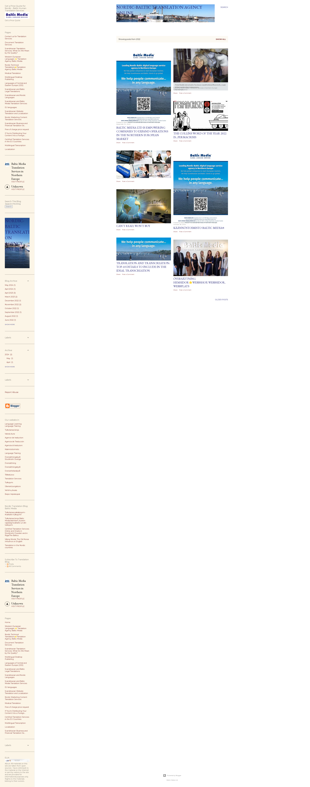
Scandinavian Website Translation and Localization (16, 112)
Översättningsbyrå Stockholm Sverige (13, 458)
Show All (221, 39)
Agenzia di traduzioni (13, 445)
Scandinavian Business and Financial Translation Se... (16, 124)
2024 (8, 354)
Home (120, 25)
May (9, 358)
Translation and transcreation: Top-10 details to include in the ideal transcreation (143, 266)
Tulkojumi (9, 482)
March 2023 (11, 297)
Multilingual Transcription (15, 145)
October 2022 (11, 308)
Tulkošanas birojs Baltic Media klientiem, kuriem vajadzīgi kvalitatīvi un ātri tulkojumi (15, 521)
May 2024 (10, 285)
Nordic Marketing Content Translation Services (16, 118)
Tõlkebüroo (9, 475)
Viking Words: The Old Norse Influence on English (17, 540)
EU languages (11, 107)
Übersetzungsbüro (13, 486)
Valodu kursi (10, 434)
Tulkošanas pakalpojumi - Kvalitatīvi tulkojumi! (15, 513)
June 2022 (10, 320)
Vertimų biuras (11, 490)
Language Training (13, 453)
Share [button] (118, 142)
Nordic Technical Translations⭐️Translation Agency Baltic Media (15, 67)
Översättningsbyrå (12, 467)
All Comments (14, 566)
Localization (10, 149)
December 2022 (12, 301)
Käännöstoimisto (12, 449)
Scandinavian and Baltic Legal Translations (15, 90)
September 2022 (13, 312)
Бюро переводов (12, 494)
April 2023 (10, 293)
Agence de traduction (14, 438)
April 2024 (10, 289)
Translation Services (13, 479)
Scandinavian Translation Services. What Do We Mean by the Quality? (17, 50)
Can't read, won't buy (133, 226)
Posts (11, 564)
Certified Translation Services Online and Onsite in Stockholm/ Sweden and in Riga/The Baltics (17, 532)
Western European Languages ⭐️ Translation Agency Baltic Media (15, 59)
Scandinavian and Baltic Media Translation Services (16, 102)
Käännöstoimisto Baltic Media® (198, 228)
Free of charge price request (17, 129)
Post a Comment (128, 142)
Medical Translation (13, 73)
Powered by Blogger (174, 775)
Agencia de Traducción (14, 441)
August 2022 (11, 316)
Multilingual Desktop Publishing (13, 78)
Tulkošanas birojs (12, 430)
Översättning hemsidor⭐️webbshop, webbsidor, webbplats (199, 282)
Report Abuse (11, 392)
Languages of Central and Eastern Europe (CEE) (16, 84)
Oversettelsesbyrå (12, 471)
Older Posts (221, 300)
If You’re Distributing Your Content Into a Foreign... (15, 134)
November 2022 (13, 304)
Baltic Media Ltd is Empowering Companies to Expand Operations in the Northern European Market (142, 133)
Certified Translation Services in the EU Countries (17, 140)
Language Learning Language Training (13, 425)
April (9, 362)
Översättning (10, 463)
